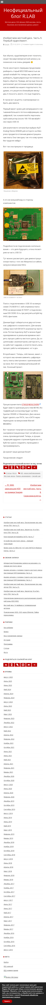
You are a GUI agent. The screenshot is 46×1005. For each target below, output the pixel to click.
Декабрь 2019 (9, 801)
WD (21, 473)
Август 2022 (8, 727)
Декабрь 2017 (9, 884)
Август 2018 (8, 859)
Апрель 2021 (8, 764)
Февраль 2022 (9, 739)
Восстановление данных (13, 636)
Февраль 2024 (9, 698)
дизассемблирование (32, 473)
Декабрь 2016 (9, 933)
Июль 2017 (8, 904)
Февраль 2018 (9, 875)
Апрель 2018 (8, 867)
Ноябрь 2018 (9, 846)
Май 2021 (7, 760)
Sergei (7, 44)
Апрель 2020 (8, 793)
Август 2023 (8, 702)
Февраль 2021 (9, 768)
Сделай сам (36, 476)
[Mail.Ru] (23, 467)
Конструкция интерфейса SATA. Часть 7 (19, 537)
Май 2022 (7, 731)
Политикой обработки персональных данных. (20, 996)
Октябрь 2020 (9, 780)
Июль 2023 (8, 706)
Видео (6, 632)
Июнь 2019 (8, 822)
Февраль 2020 (9, 797)
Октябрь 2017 (9, 892)
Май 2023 (7, 710)
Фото (14, 473)
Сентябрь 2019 (9, 809)
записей (8, 966)
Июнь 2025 (8, 685)
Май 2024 (7, 689)
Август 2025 (8, 677)
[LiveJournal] (17, 467)
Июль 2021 (8, 751)
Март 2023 (8, 714)
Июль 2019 (8, 817)
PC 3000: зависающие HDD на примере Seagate (13, 489)
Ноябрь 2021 (9, 743)
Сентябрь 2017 (9, 896)
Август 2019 (8, 813)
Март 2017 (8, 921)
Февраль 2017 (9, 925)
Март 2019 (8, 830)
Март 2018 (8, 871)
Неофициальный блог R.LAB (23, 13)
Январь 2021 (8, 772)
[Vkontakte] (6, 467)
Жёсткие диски (9, 476)
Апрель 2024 (8, 694)
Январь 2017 (8, 929)
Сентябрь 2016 (9, 946)
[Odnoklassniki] (11, 467)
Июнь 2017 (8, 908)
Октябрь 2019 (9, 805)
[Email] (28, 467)
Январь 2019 (8, 838)
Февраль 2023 (9, 718)
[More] (34, 467)
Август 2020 (8, 785)
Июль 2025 (8, 681)
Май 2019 (7, 826)
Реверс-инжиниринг (23, 476)
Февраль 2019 (9, 834)
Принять (7, 1001)
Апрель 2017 (8, 917)
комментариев (11, 970)
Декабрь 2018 (9, 842)
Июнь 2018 (8, 863)
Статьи (9, 473)
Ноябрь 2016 (9, 937)
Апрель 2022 (8, 735)
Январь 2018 (8, 880)
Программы (8, 644)
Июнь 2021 (8, 756)
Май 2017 (7, 913)
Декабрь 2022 (9, 723)
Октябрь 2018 (9, 851)
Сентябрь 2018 (9, 855)
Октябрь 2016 (9, 942)
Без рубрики (8, 628)
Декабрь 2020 (9, 776)
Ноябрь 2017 (9, 888)
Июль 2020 (8, 789)
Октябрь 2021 (9, 747)
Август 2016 (8, 950)
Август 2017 (8, 900)
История (7, 640)
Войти (6, 962)
